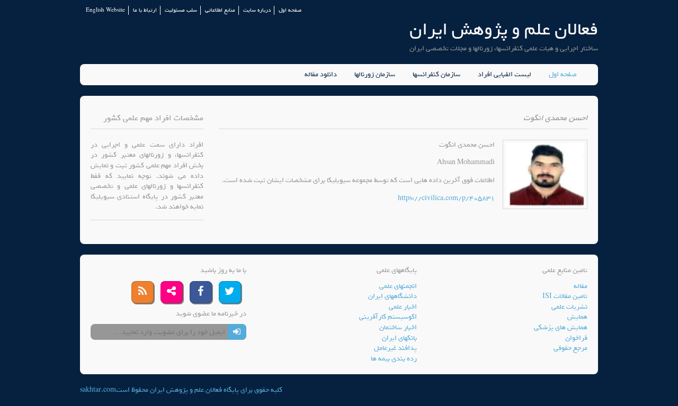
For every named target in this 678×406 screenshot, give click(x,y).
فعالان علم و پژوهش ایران (503, 29)
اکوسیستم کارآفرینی (388, 316)
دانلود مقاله (321, 74)
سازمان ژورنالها (374, 74)
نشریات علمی (569, 306)
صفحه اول (290, 10)
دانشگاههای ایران (392, 296)
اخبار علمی (403, 306)
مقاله (580, 286)
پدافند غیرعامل (395, 348)
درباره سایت (257, 10)
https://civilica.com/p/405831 (446, 198)
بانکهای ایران (399, 338)
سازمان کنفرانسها (436, 74)
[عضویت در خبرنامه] (237, 332)
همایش (577, 316)
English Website (105, 10)
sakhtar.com (98, 389)
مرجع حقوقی (570, 348)
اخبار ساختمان (398, 327)
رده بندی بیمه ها (394, 358)
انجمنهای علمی (398, 286)
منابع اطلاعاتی (220, 10)
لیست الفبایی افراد (504, 74)
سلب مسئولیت (181, 10)
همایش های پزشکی (560, 327)
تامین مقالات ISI (564, 296)
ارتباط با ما (145, 10)
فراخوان (576, 338)
